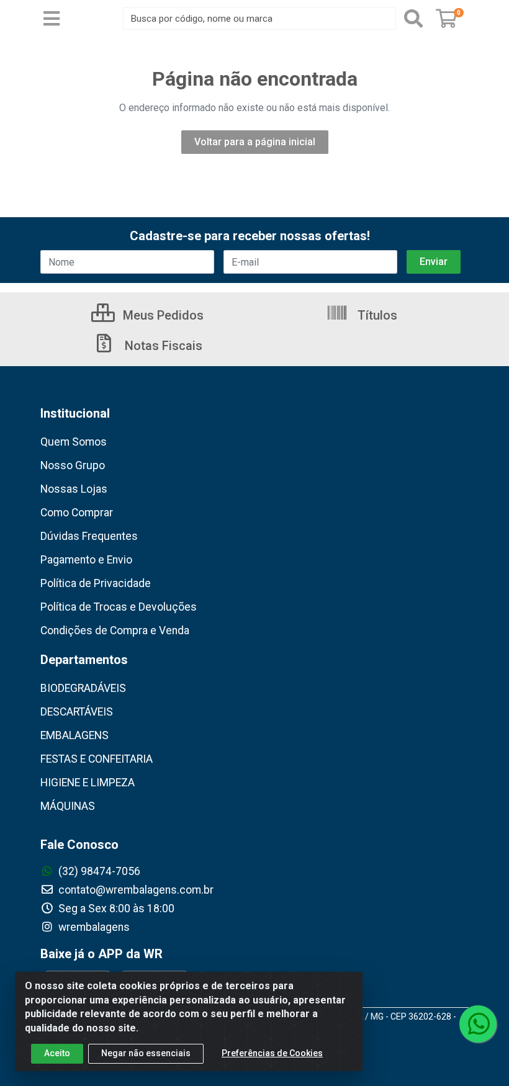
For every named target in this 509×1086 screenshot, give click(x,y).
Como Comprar (76, 512)
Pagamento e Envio (86, 560)
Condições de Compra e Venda (114, 630)
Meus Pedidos (162, 315)
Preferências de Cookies (272, 1053)
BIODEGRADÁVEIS (83, 688)
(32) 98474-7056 (98, 871)
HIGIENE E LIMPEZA (87, 782)
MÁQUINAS (67, 806)
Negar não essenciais (146, 1053)
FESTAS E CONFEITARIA (96, 759)
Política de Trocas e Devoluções (118, 607)
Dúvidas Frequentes (89, 536)
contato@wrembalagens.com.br (135, 890)
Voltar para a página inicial (254, 142)
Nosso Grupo (72, 465)
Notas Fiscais (162, 345)
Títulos (375, 315)
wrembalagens (93, 927)
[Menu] (51, 18)
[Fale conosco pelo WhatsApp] (478, 1024)
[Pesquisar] (413, 18)
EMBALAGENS (74, 735)
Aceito (57, 1053)
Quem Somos (73, 442)
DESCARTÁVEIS (76, 712)
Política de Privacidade (95, 583)
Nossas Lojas (73, 489)
